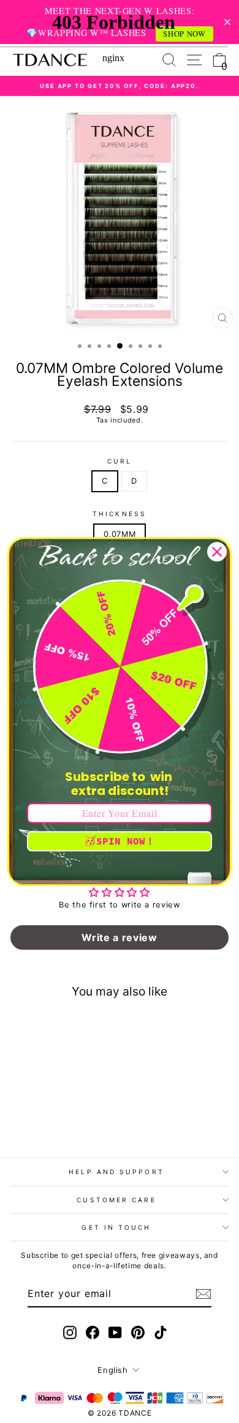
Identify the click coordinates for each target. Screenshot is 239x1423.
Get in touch (116, 1227)
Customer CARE (116, 1199)
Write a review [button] (119, 937)
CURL (119, 461)
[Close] (217, 551)
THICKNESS (119, 513)
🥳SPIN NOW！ (119, 841)
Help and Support (116, 1171)
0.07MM (120, 534)
